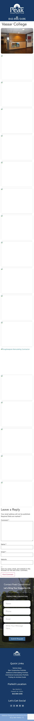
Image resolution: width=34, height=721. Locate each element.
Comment (5, 520)
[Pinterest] (20, 706)
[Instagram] (14, 706)
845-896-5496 (17, 18)
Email (3, 552)
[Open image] (17, 41)
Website (4, 559)
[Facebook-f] (11, 706)
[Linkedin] (23, 706)
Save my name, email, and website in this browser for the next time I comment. (15, 569)
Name (3, 544)
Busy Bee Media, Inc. (17, 717)
